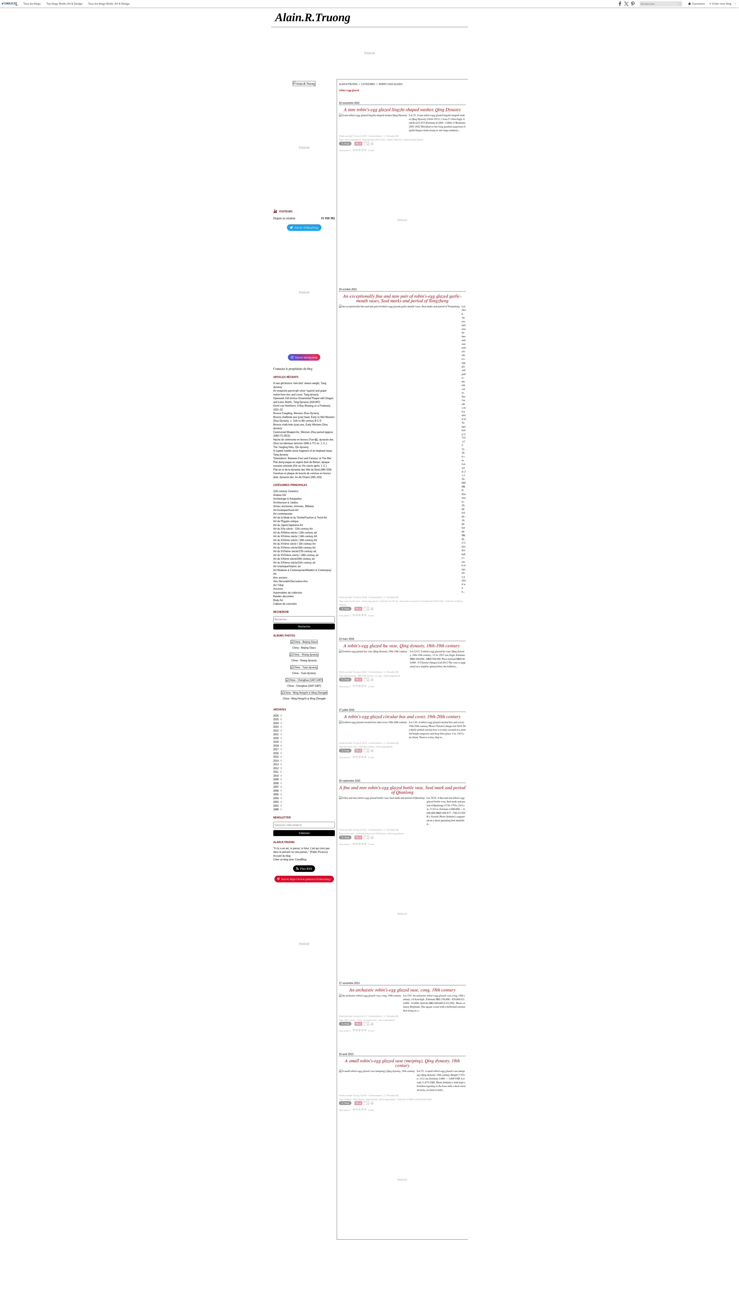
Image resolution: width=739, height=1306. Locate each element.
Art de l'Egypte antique (285, 521)
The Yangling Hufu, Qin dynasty (291, 447)
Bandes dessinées (283, 596)
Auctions (278, 588)
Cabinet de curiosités (285, 603)
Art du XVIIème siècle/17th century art (294, 551)
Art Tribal (278, 585)
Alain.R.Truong (348, 84)
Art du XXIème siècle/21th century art (294, 562)
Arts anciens (280, 577)
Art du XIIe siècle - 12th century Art (293, 528)
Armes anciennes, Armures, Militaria (293, 506)
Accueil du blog (281, 855)
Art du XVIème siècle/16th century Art (294, 547)
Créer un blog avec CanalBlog (289, 859)
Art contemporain (282, 513)
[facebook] (620, 4)
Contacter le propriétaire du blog (293, 369)
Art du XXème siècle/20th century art (294, 558)
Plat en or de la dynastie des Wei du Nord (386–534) (302, 469)
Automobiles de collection (287, 592)
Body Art (278, 600)
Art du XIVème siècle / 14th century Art (295, 536)
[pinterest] (632, 4)
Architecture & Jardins (285, 502)
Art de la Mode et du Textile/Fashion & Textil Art (300, 517)
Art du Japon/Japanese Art (288, 525)
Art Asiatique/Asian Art (285, 510)
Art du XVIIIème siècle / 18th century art (296, 555)
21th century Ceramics (285, 491)
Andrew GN (279, 495)
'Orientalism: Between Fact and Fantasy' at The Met (302, 458)
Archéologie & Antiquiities (287, 498)
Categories (368, 84)
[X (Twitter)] (626, 4)
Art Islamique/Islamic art (287, 566)
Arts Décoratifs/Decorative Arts (290, 581)
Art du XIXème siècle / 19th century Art (295, 540)
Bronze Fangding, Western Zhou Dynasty (296, 413)
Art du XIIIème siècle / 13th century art (295, 532)
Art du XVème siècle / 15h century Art (294, 543)
